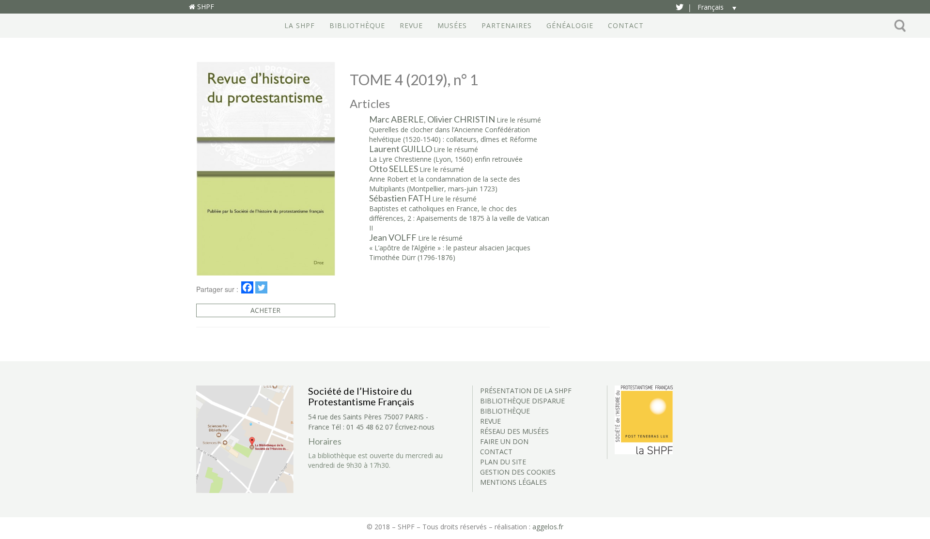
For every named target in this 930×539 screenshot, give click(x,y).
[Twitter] (261, 287)
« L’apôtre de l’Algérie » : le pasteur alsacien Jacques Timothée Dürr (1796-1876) (449, 252)
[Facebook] (247, 287)
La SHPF (299, 25)
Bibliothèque (357, 25)
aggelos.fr (547, 526)
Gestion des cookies (518, 472)
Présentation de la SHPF (526, 390)
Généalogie (569, 25)
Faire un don (504, 441)
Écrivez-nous (414, 426)
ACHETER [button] (265, 310)
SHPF (204, 6)
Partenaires (506, 25)
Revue (411, 25)
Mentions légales (513, 482)
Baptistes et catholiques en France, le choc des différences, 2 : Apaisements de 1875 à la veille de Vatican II (459, 218)
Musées (452, 25)
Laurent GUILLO (400, 148)
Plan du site (503, 461)
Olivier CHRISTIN (461, 119)
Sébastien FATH (400, 198)
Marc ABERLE (396, 119)
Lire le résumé (518, 119)
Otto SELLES (393, 168)
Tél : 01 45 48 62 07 (362, 426)
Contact (626, 25)
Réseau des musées (514, 431)
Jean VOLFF (393, 237)
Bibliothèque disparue (522, 400)
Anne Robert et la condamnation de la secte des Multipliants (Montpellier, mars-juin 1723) (444, 183)
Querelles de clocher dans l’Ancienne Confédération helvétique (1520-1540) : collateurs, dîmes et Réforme (453, 134)
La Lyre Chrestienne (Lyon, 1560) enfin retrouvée (446, 159)
